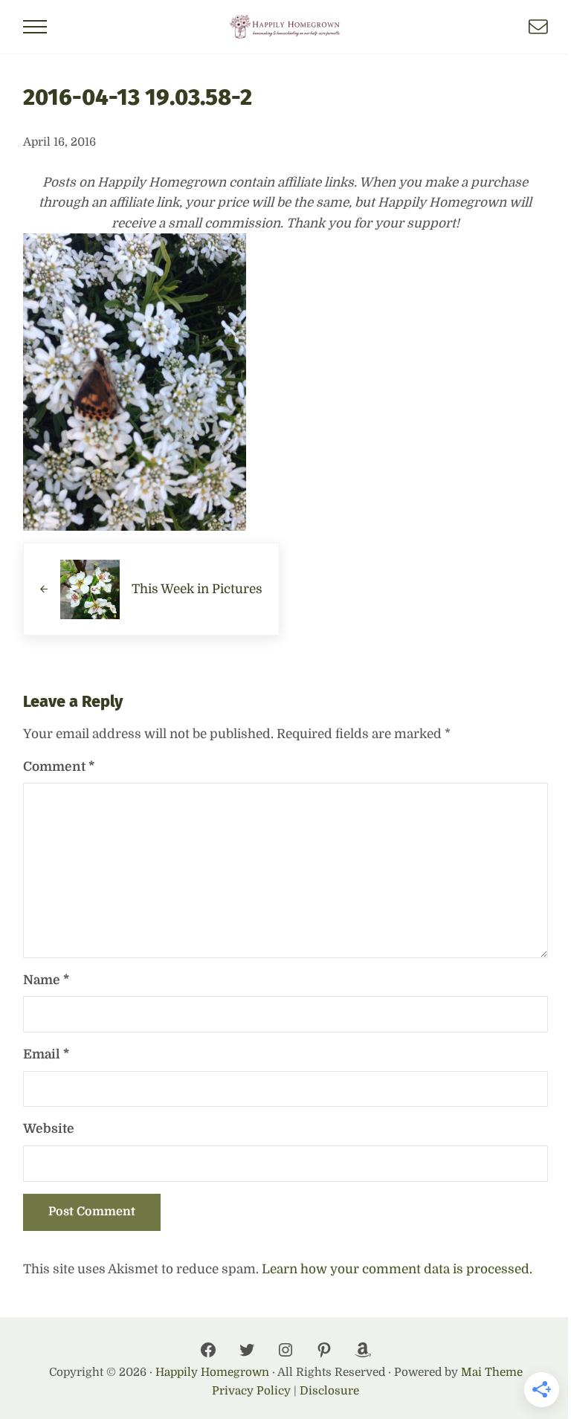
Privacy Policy (251, 1390)
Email (46, 1054)
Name (46, 980)
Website (48, 1129)
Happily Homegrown (212, 1372)
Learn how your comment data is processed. (397, 1269)
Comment (58, 767)
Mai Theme (492, 1372)
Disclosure (329, 1390)
